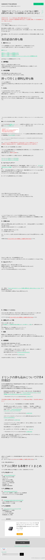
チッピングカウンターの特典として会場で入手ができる (19, 238)
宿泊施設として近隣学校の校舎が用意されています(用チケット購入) (17, 324)
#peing (39, 392)
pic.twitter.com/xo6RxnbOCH (23, 352)
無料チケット (4, 50)
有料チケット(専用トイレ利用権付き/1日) (10, 53)
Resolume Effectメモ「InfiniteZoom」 (23, 539)
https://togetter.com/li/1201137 (10, 491)
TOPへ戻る (22, 542)
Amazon (20, 534)
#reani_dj (36, 392)
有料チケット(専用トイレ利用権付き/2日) (10, 54)
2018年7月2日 (29, 413)
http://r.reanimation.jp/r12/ (9, 475)
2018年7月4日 (17, 420)
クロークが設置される (9, 125)
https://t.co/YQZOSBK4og (9, 417)
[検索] (22, 554)
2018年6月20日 (21, 354)
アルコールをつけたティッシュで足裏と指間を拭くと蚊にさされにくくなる (24, 288)
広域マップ (12, 124)
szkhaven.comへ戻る (38, 4)
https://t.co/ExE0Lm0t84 (12, 394)
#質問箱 (5, 394)
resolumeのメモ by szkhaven (9, 4)
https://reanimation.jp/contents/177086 (12, 508)
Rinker (21, 529)
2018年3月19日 (29, 396)
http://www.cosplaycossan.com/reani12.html (13, 500)
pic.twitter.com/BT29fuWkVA (24, 394)
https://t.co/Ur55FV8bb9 (16, 409)
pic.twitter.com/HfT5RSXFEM (14, 410)
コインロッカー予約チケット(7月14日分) (10, 158)
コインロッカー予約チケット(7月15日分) (9, 159)
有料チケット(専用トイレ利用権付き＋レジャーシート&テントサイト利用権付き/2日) (19, 56)
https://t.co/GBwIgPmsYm (27, 392)
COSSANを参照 (11, 135)
